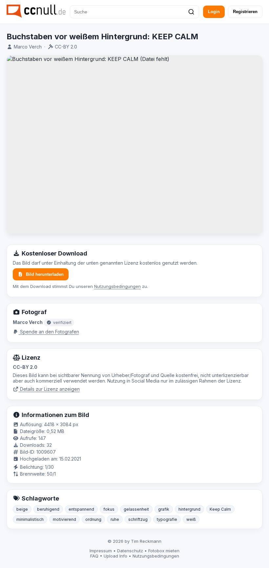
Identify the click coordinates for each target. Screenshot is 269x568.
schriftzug (138, 519)
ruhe (115, 519)
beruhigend (48, 509)
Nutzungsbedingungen (117, 286)
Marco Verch (28, 46)
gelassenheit (136, 509)
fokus (108, 509)
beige (22, 509)
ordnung (93, 519)
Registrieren (245, 11)
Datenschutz (130, 550)
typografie (167, 519)
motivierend (64, 519)
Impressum (101, 550)
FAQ (94, 556)
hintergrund (189, 509)
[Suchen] (191, 12)
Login (214, 11)
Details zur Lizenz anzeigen (49, 389)
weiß (191, 519)
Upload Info (115, 556)
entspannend (81, 509)
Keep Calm (220, 509)
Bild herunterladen (45, 274)
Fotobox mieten (163, 550)
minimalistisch (30, 519)
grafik (163, 509)
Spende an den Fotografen (49, 331)
